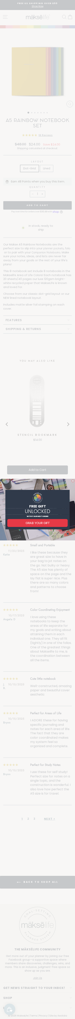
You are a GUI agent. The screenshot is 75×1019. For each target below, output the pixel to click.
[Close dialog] (73, 481)
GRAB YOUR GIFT (38, 523)
